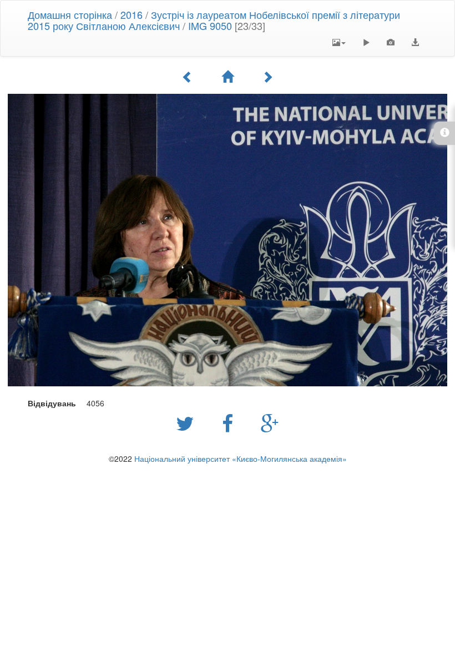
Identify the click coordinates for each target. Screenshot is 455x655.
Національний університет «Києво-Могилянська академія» (240, 458)
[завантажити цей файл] (415, 42)
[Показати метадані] (390, 42)
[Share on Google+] (270, 422)
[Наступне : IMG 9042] (267, 76)
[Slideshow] (366, 42)
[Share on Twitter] (188, 422)
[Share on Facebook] (230, 422)
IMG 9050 (210, 25)
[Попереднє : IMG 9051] (188, 76)
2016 (131, 14)
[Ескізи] (227, 76)
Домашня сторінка (70, 14)
